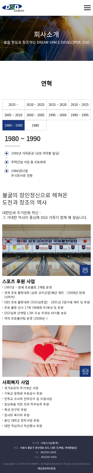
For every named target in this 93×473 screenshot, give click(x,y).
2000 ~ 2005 (35, 115)
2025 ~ (13, 104)
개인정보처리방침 (46, 468)
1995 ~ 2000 (58, 115)
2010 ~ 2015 (80, 104)
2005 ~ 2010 (13, 115)
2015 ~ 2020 (58, 104)
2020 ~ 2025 (35, 104)
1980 (35, 125)
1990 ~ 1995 (80, 115)
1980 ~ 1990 (14, 125)
